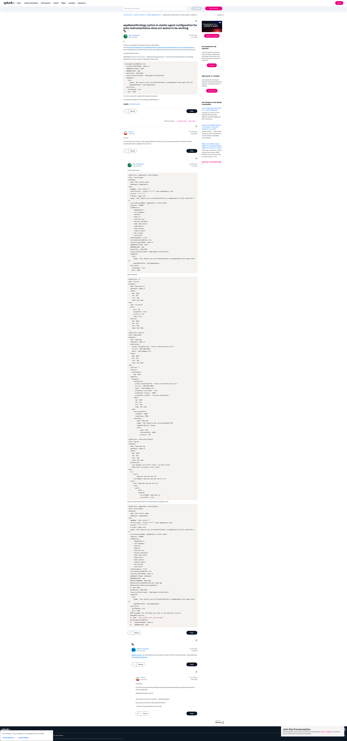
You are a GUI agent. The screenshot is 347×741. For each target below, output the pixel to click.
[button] (196, 21)
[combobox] (162, 8)
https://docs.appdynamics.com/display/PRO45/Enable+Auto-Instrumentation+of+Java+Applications (159, 47)
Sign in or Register (326, 732)
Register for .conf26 (211, 36)
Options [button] (219, 15)
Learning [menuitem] (71, 3)
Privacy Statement (8, 737)
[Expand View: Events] (59, 3)
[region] (26, 735)
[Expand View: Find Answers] (51, 3)
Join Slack (212, 65)
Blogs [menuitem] (63, 3)
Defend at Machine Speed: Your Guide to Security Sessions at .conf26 (211, 127)
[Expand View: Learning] (75, 3)
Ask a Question (213, 8)
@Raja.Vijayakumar (141, 657)
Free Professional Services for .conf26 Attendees (211, 109)
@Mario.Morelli (136, 655)
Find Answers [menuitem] (45, 3)
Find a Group (211, 90)
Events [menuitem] (55, 3)
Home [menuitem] (19, 3)
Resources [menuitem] (81, 3)
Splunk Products (139, 15)
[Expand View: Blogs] (66, 3)
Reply (191, 111)
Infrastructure (135, 104)
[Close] (51, 732)
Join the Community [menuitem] (30, 3)
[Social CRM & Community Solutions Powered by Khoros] (220, 722)
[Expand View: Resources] (86, 3)
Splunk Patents (59, 735)
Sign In (339, 3)
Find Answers (127, 15)
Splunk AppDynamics (154, 15)
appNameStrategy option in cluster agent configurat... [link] (180, 15)
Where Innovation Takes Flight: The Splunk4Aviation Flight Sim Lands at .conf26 (212, 146)
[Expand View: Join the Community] (38, 3)
